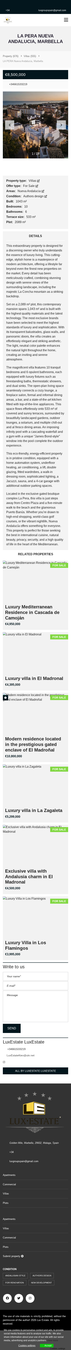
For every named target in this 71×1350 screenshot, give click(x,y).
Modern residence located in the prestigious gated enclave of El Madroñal (33, 744)
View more (52, 1340)
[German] (15, 2)
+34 (8, 10)
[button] (61, 125)
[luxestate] (6, 20)
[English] (10, 2)
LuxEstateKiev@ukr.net (20, 1055)
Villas (33, 180)
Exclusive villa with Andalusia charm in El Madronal (29, 876)
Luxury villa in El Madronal (34, 678)
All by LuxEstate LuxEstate (35, 1070)
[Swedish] (36, 2)
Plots (6, 1203)
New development (41, 1283)
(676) (10, 56)
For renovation (14, 1283)
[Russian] (25, 2)
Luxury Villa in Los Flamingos (25, 945)
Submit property (12, 1256)
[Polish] (20, 2)
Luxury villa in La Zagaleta (33, 810)
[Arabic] (4, 2)
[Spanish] (31, 2)
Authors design (33, 196)
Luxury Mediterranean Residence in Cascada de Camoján (32, 612)
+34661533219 (17, 84)
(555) (30, 56)
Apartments (9, 1175)
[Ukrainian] (41, 2)
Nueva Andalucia (29, 191)
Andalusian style (15, 1275)
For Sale (29, 186)
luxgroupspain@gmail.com (52, 10)
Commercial (9, 1184)
